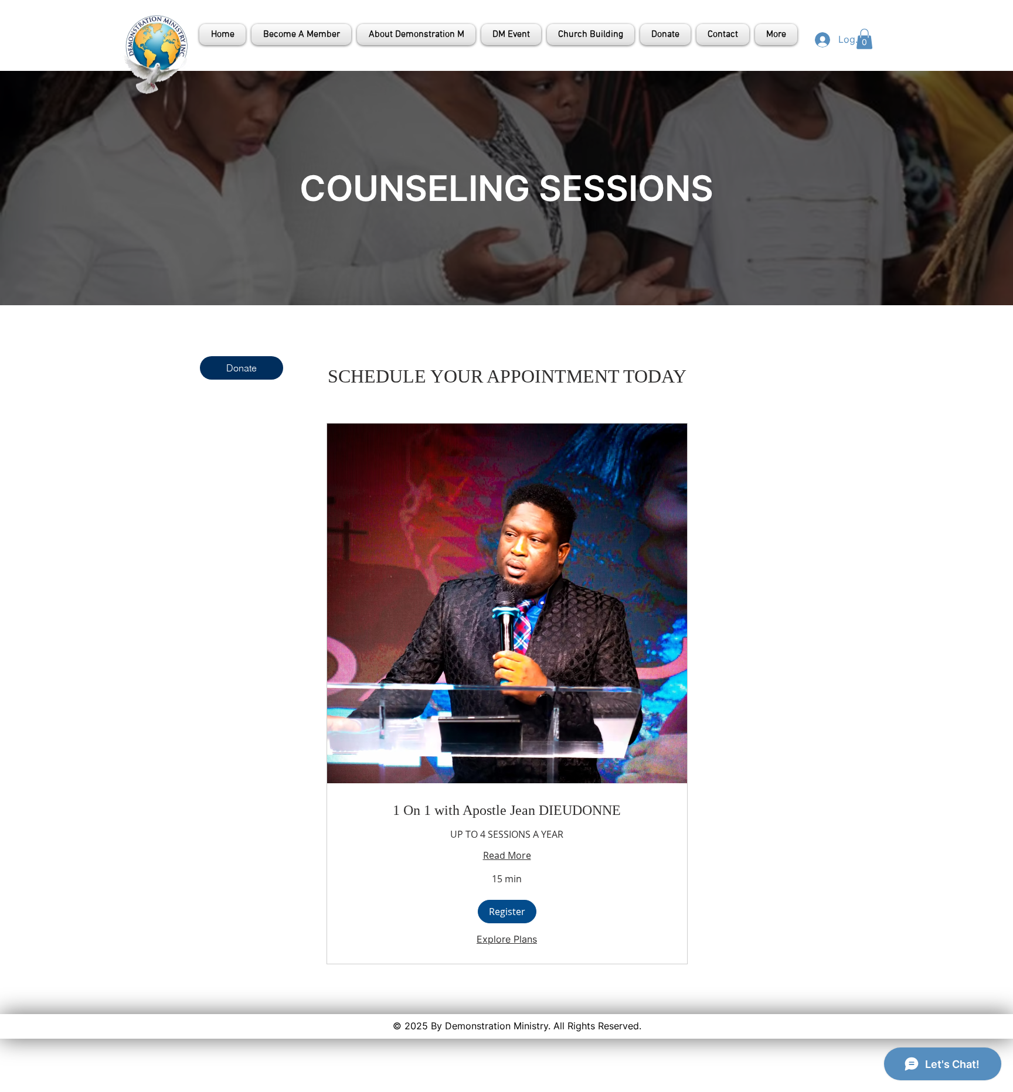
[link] (507, 810)
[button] (864, 39)
